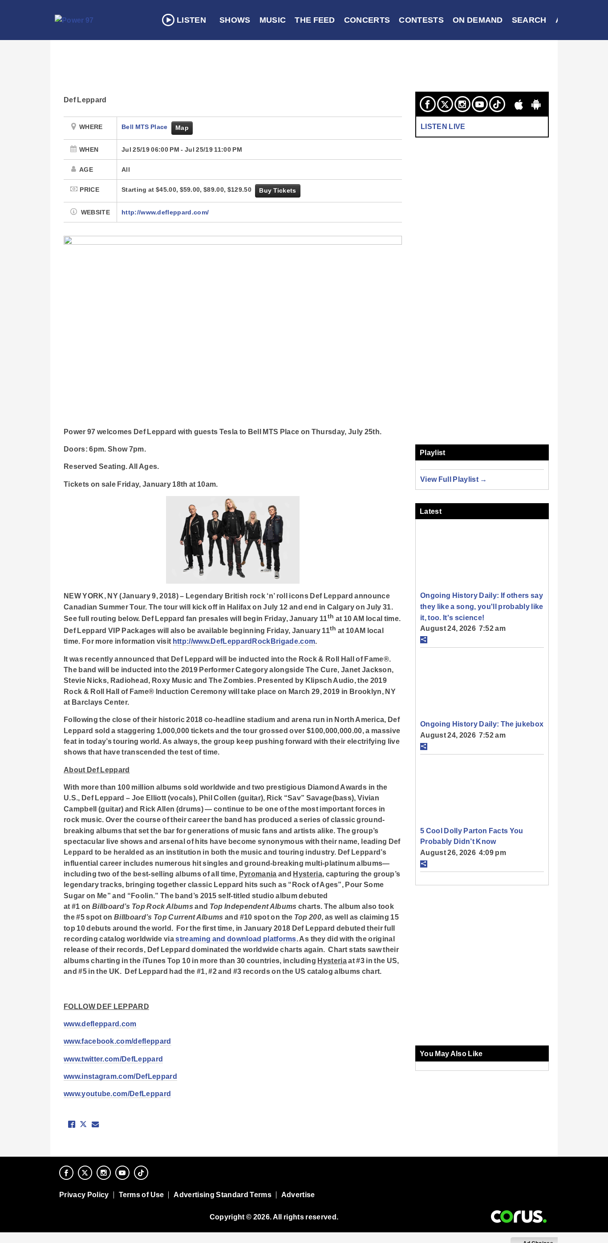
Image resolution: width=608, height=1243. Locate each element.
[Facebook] (428, 104)
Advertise (298, 1195)
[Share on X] (83, 1124)
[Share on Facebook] (71, 1124)
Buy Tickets (277, 190)
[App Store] (519, 104)
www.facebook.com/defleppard (117, 1041)
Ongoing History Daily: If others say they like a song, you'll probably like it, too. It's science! (481, 606)
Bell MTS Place (145, 126)
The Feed (315, 20)
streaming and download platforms (235, 939)
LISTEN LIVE (443, 126)
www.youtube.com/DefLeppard (117, 1094)
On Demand (478, 20)
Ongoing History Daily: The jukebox (481, 724)
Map (182, 127)
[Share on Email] (95, 1124)
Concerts (367, 20)
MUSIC (272, 20)
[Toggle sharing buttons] (423, 639)
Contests (421, 20)
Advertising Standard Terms (222, 1195)
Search (529, 20)
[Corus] (519, 1216)
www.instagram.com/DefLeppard (120, 1076)
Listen (191, 20)
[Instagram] (462, 104)
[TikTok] (497, 104)
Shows (235, 20)
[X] (445, 104)
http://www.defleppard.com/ (165, 212)
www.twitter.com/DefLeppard (113, 1059)
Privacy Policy (84, 1195)
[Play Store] (536, 104)
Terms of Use (141, 1195)
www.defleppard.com (100, 1024)
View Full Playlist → (453, 479)
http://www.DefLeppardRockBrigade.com (244, 641)
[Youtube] (480, 104)
